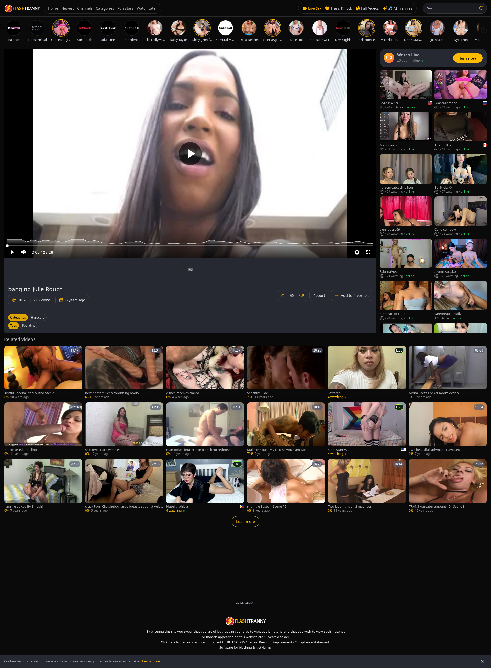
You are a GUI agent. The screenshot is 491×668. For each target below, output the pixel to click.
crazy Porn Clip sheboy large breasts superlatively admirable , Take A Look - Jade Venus (124, 506)
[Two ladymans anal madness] (367, 486)
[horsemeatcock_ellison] (406, 174)
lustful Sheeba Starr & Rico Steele (29, 393)
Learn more (151, 661)
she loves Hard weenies (102, 449)
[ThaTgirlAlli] (460, 132)
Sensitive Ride (257, 393)
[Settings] (357, 252)
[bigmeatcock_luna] (406, 300)
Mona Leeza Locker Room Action (434, 393)
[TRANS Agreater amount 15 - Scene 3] (448, 486)
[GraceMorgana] (460, 89)
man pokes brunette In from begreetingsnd (199, 449)
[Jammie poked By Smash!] (43, 486)
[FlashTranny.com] (22, 8)
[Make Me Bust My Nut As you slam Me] (286, 429)
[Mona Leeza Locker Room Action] (448, 372)
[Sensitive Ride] (286, 372)
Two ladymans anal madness (350, 506)
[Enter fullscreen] (368, 252)
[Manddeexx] (406, 132)
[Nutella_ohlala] (205, 486)
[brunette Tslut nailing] (43, 429)
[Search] (481, 8)
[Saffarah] (367, 372)
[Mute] (23, 252)
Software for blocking (235, 647)
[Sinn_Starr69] (367, 429)
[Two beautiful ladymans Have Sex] (448, 429)
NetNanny (264, 647)
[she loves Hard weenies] (124, 429)
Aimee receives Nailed (182, 393)
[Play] (190, 153)
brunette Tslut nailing (20, 449)
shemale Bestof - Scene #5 (266, 506)
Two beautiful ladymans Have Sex (434, 449)
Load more (245, 521)
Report (319, 295)
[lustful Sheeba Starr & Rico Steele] (43, 372)
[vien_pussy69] (406, 216)
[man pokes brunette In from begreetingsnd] (205, 429)
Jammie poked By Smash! (23, 506)
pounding (28, 325)
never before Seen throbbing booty (112, 393)
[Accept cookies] (482, 661)
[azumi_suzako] (460, 258)
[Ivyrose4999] (406, 89)
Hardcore (37, 317)
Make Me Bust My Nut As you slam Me (276, 449)
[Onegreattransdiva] (460, 300)
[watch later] (10, 351)
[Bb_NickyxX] (460, 174)
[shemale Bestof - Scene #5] (286, 486)
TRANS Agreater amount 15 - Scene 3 (437, 506)
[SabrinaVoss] (406, 258)
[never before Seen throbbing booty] (124, 372)
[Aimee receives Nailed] (205, 372)
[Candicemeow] (460, 216)
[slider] (190, 246)
